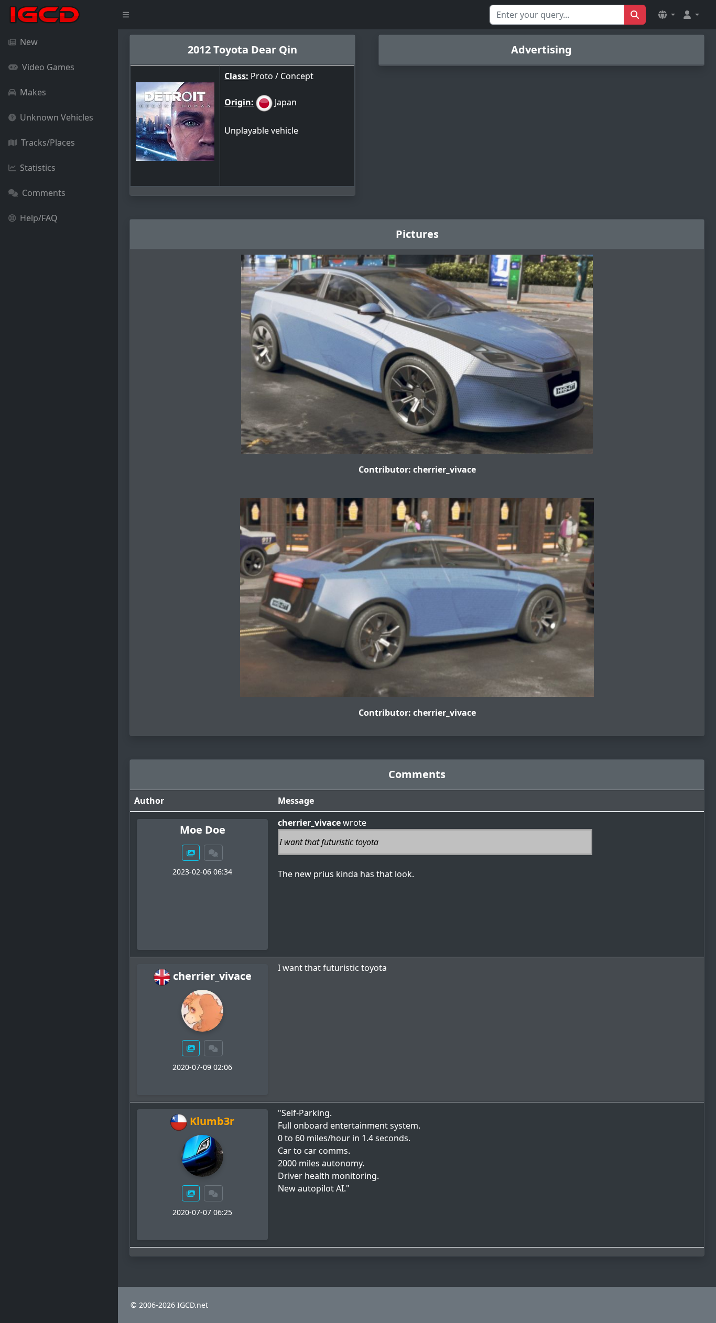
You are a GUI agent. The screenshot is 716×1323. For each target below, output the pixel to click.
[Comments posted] (213, 853)
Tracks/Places (48, 142)
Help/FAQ (39, 218)
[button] (666, 14)
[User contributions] (191, 853)
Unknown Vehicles (56, 117)
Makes (33, 92)
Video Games (48, 67)
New (29, 42)
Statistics (38, 167)
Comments (44, 193)
